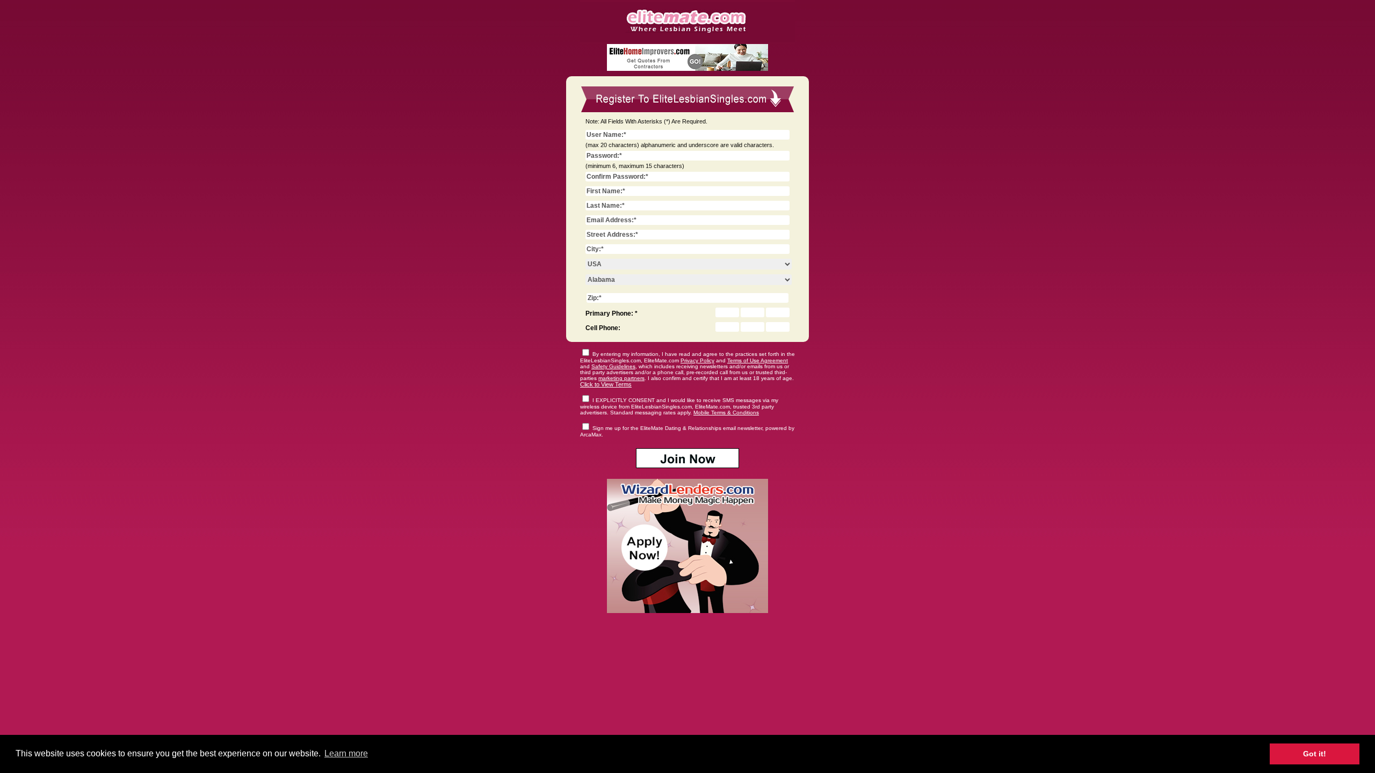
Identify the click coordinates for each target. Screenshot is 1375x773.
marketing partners (621, 378)
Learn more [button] (346, 753)
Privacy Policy (697, 360)
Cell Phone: (602, 328)
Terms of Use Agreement (757, 360)
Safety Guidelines (613, 366)
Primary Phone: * (611, 313)
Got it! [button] (1314, 753)
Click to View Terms (606, 384)
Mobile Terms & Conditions (726, 412)
